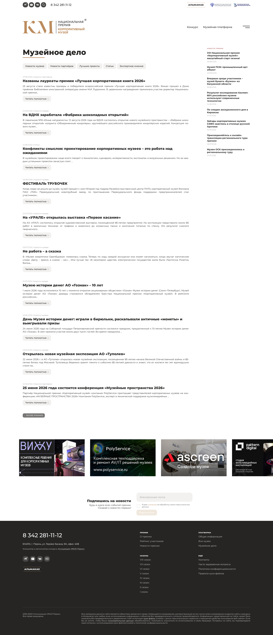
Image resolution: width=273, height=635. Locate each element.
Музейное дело (207, 545)
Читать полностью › (37, 98)
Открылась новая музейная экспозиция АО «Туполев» (74, 354)
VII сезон (145, 564)
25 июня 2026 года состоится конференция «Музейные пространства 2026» (94, 388)
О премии (146, 536)
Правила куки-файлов (211, 573)
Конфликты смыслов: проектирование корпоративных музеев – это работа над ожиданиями (97, 151)
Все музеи (204, 541)
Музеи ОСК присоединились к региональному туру (225, 151)
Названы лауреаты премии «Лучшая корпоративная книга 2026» (84, 81)
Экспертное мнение (131, 66)
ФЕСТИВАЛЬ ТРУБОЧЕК (45, 183)
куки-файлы (149, 618)
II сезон (144, 587)
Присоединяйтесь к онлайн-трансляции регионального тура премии (227, 138)
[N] (246, 33)
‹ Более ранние (33, 415)
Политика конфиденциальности (217, 568)
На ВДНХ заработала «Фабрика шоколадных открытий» (76, 115)
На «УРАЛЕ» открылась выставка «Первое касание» (72, 217)
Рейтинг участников (151, 541)
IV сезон (145, 578)
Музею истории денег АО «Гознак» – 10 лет (63, 285)
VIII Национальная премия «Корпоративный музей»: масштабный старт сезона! (223, 55)
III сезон (144, 582)
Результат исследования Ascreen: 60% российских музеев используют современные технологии (227, 96)
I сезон (144, 591)
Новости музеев (34, 66)
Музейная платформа (217, 27)
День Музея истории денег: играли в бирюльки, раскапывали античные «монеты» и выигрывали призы (102, 321)
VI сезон (145, 568)
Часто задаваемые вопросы (214, 564)
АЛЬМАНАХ (196, 4)
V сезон (144, 573)
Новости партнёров (61, 66)
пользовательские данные (121, 621)
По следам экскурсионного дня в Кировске (227, 111)
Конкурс (192, 27)
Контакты (203, 559)
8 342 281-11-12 (61, 5)
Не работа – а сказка (42, 251)
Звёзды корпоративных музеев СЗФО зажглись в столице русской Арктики (228, 124)
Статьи (110, 66)
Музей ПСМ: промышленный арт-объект (227, 68)
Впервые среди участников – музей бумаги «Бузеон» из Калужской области (225, 81)
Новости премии (150, 545)
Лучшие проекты (89, 66)
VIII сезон (145, 559)
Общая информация (210, 536)
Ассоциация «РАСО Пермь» (71, 549)
